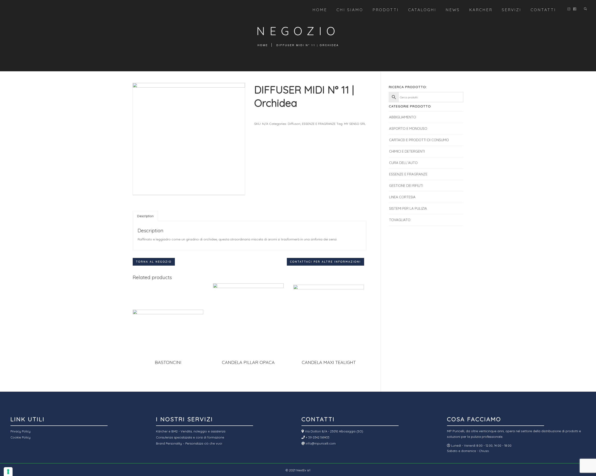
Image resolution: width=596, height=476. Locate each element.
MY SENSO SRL (355, 124)
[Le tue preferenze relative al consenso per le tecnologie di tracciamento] (8, 471)
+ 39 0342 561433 (317, 437)
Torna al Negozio (154, 261)
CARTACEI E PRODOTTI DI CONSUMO (419, 140)
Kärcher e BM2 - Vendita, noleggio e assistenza (190, 431)
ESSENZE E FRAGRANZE (318, 124)
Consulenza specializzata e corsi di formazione (190, 437)
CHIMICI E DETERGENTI (407, 151)
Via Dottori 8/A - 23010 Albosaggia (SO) (333, 431)
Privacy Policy (20, 431)
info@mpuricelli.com (320, 443)
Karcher (480, 9)
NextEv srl (303, 470)
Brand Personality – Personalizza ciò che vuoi (189, 443)
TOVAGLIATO (399, 220)
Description (145, 216)
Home (319, 9)
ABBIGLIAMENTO (402, 117)
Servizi (511, 9)
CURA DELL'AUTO (403, 163)
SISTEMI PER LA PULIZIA (408, 208)
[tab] (145, 216)
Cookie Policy (20, 437)
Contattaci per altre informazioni (325, 261)
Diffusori (294, 124)
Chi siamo (349, 9)
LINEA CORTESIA (402, 197)
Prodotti (385, 9)
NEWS (453, 9)
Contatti (543, 9)
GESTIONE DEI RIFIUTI (406, 185)
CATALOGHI (422, 9)
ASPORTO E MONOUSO (408, 128)
